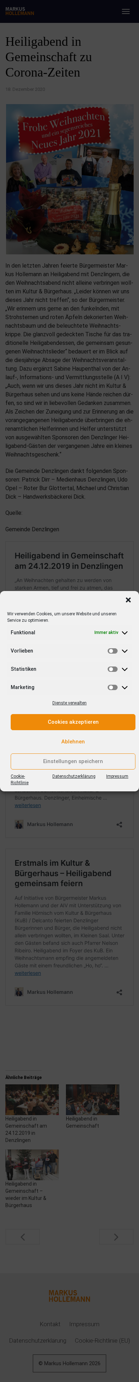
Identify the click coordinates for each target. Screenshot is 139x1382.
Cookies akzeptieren (73, 722)
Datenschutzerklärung (74, 776)
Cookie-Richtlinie (20, 779)
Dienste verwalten (69, 702)
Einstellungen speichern (73, 761)
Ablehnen (73, 741)
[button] (128, 600)
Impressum (117, 776)
